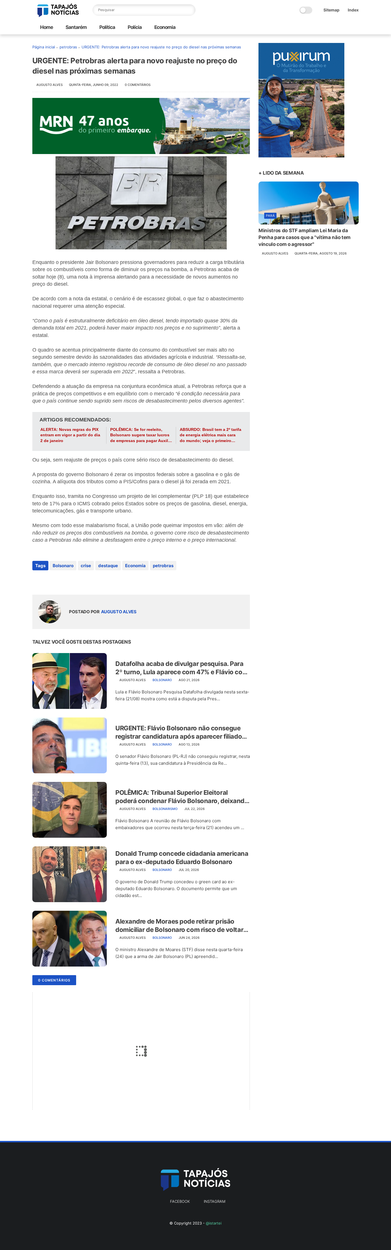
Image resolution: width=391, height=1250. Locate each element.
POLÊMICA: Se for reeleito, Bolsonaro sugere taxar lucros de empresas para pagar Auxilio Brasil (141, 435)
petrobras (68, 47)
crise (86, 565)
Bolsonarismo (165, 809)
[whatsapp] (60, 581)
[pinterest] (72, 581)
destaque (108, 565)
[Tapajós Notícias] (58, 15)
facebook (180, 1201)
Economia (164, 27)
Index (353, 9)
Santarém (76, 27)
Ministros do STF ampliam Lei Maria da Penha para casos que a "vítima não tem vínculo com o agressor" (304, 237)
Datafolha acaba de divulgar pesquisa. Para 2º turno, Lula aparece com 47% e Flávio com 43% (181, 668)
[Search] (189, 10)
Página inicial (43, 47)
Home (46, 27)
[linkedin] (83, 581)
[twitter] (49, 581)
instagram (214, 1201)
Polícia (134, 27)
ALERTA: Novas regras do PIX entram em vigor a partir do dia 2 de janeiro (70, 435)
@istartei (214, 1223)
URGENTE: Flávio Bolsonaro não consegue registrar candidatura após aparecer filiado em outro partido (178, 732)
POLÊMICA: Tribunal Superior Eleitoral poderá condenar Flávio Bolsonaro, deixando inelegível (181, 797)
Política (106, 27)
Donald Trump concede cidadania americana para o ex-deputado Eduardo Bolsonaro (181, 857)
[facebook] (37, 581)
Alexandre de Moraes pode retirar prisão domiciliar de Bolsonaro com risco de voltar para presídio (179, 926)
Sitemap (331, 9)
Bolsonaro (63, 565)
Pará (270, 216)
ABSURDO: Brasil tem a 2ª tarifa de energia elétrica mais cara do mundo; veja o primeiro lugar (210, 435)
